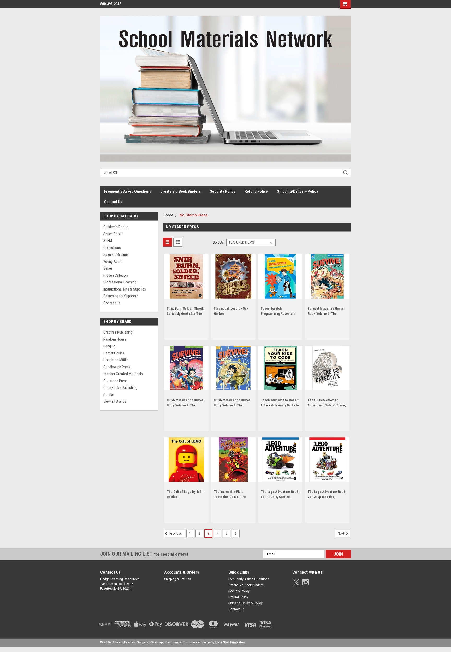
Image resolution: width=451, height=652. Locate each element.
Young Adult (112, 261)
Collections (112, 247)
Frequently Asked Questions (127, 191)
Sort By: (218, 242)
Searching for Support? (120, 296)
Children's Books (115, 226)
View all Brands (114, 401)
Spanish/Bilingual (116, 254)
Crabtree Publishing (118, 332)
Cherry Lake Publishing (120, 387)
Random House (115, 339)
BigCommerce (189, 642)
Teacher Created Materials (123, 373)
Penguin (109, 346)
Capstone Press (115, 380)
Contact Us (113, 201)
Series (108, 268)
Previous (175, 533)
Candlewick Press (116, 367)
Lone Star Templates (230, 642)
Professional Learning (119, 282)
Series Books (113, 234)
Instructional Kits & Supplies (124, 289)
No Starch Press (194, 215)
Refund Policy (256, 191)
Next (341, 533)
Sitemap (157, 642)
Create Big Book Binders (180, 191)
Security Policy (222, 191)
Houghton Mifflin (115, 360)
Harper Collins (113, 353)
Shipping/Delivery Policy (297, 191)
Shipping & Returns (177, 579)
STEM (107, 240)
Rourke (108, 394)
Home (168, 215)
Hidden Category (115, 275)
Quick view (186, 295)
